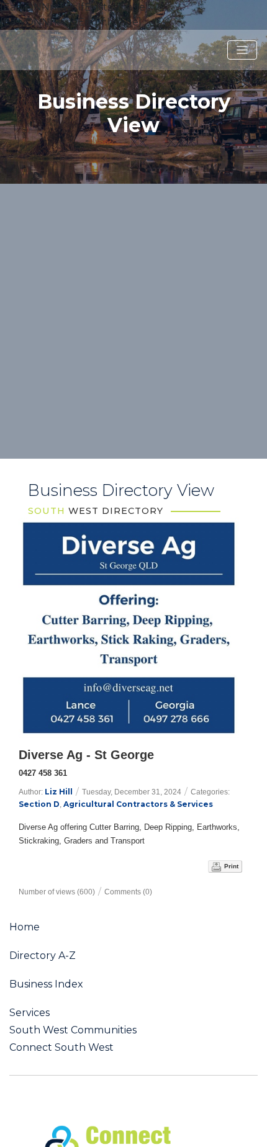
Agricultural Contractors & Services (138, 804)
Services (29, 1013)
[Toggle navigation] (242, 50)
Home (24, 927)
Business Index (46, 984)
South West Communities (73, 1030)
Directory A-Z (42, 955)
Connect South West (61, 1047)
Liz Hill (59, 791)
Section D (39, 804)
